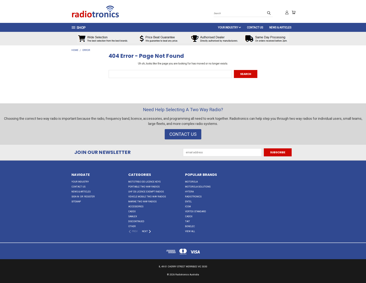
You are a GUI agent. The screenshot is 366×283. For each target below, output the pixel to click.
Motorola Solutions (197, 186)
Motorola (191, 181)
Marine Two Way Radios (142, 201)
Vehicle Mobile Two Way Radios (147, 196)
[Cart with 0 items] (293, 12)
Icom (188, 206)
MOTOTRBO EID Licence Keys (144, 181)
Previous (356, 271)
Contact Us (255, 27)
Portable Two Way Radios (144, 186)
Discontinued (136, 221)
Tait (187, 221)
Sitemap (76, 201)
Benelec (190, 226)
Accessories (135, 206)
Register (89, 196)
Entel (188, 201)
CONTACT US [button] (183, 134)
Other (132, 226)
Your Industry (228, 27)
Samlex (132, 216)
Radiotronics (193, 196)
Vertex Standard (195, 211)
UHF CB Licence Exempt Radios (146, 191)
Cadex (132, 211)
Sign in (75, 196)
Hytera (189, 191)
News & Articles (280, 27)
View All (190, 231)
